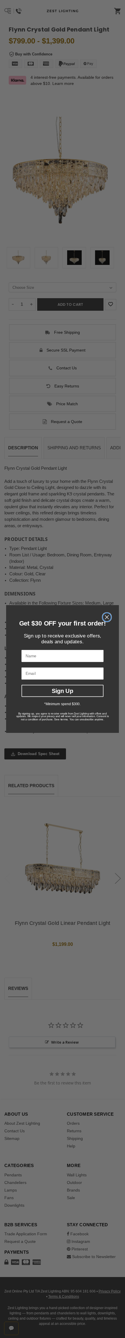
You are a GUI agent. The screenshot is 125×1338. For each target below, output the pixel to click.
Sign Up (62, 690)
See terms (61, 719)
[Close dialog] (107, 617)
